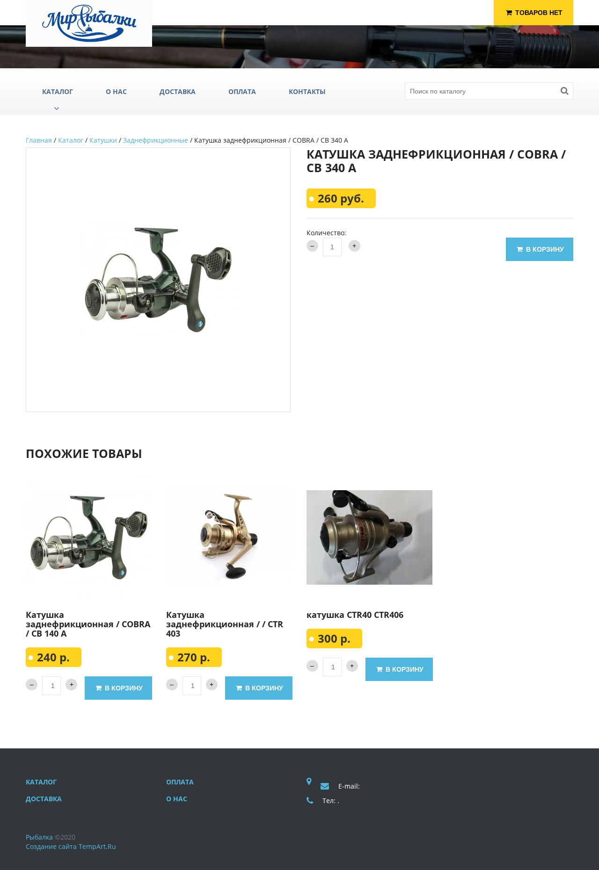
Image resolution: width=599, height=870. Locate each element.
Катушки (103, 140)
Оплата (180, 781)
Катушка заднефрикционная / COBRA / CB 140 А (88, 624)
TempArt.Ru (97, 846)
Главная (39, 140)
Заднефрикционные (155, 140)
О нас (176, 798)
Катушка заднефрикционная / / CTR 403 (224, 624)
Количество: (326, 232)
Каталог (70, 140)
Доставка (44, 798)
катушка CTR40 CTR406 (355, 614)
